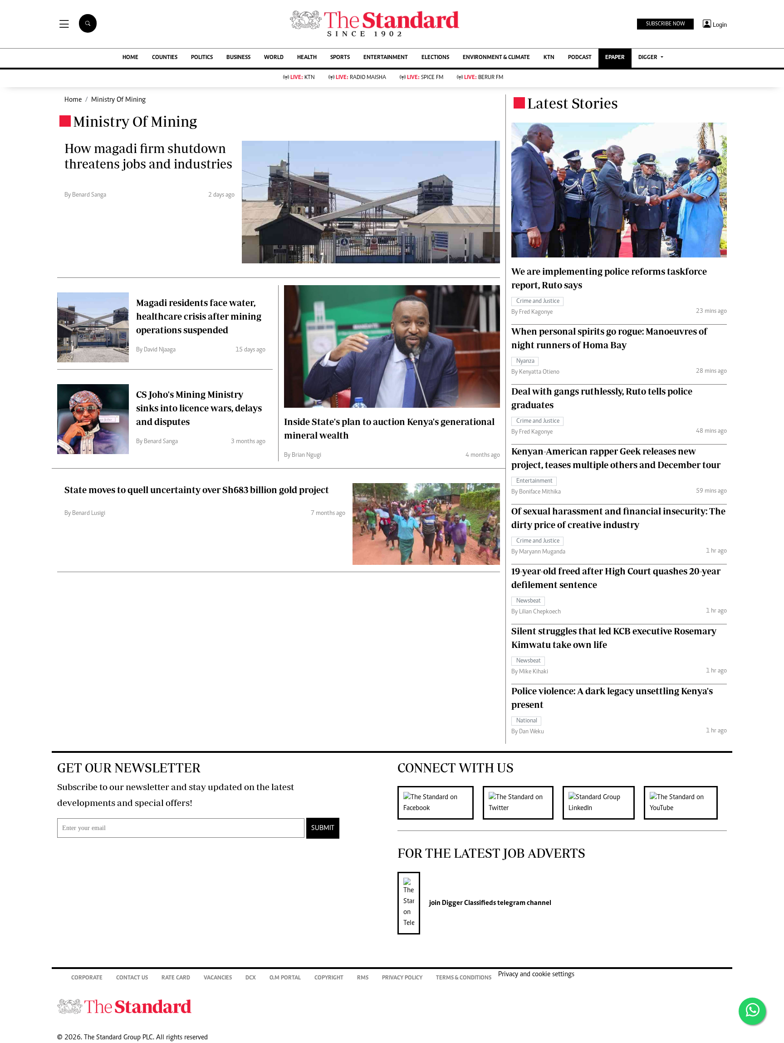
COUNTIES (164, 58)
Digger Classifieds (468, 903)
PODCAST (580, 58)
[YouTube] (685, 803)
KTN (549, 58)
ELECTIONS (435, 58)
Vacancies (218, 978)
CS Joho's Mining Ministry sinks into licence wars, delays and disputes (199, 408)
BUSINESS (238, 58)
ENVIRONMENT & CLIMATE (496, 58)
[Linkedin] (603, 803)
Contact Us (132, 978)
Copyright (328, 978)
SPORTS (340, 58)
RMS (362, 978)
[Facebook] (440, 803)
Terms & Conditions (463, 978)
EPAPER (615, 58)
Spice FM (425, 78)
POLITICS (202, 58)
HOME (130, 58)
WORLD (274, 58)
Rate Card (176, 978)
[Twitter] (523, 803)
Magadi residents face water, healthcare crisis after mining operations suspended (198, 316)
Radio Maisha (361, 78)
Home (73, 100)
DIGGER (648, 58)
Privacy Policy (402, 978)
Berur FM (483, 78)
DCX (250, 978)
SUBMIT (322, 828)
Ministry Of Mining (118, 100)
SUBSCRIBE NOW (665, 24)
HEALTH (307, 58)
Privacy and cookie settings (536, 974)
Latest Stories (572, 103)
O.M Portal (285, 978)
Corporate (87, 978)
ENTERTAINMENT (385, 58)
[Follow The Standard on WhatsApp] (752, 1011)
